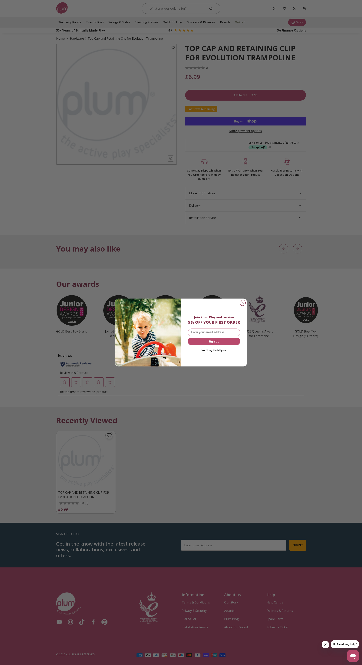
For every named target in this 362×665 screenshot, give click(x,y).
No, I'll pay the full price (214, 350)
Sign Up (214, 341)
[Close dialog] (242, 303)
